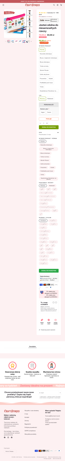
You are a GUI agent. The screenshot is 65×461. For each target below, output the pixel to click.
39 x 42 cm (45, 256)
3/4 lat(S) (53, 221)
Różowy (43, 185)
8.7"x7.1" (51, 253)
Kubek (52, 167)
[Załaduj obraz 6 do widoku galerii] (24, 41)
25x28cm (44, 242)
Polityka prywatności (31, 427)
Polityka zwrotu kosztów (29, 457)
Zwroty (27, 420)
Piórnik (43, 141)
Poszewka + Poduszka (48, 207)
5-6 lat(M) (44, 224)
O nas (26, 414)
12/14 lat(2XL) (46, 231)
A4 (48, 246)
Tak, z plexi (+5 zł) (47, 193)
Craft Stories (19, 457)
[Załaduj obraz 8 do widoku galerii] (27, 41)
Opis (40, 132)
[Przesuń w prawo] (31, 41)
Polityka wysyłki (47, 458)
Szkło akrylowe (45, 164)
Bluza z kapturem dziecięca (48, 149)
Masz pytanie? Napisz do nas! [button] (53, 411)
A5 (42, 246)
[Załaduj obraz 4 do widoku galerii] (16, 41)
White (55, 211)
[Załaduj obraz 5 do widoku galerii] (20, 41)
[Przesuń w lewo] (5, 41)
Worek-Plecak (45, 160)
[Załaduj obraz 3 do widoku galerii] (12, 41)
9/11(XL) (44, 228)
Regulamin (28, 424)
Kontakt (27, 417)
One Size (49, 249)
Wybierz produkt (45, 46)
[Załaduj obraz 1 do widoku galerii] (8, 41)
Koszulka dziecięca (46, 145)
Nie (55, 189)
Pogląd (49, 119)
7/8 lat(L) (54, 224)
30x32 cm (54, 242)
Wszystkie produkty (30, 434)
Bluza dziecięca (45, 153)
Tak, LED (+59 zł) (47, 200)
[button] (3, 5)
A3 (53, 246)
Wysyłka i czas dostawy (32, 410)
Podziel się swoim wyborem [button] (48, 329)
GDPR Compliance (30, 430)
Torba (42, 174)
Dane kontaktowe (57, 458)
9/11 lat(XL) (45, 239)
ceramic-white (46, 211)
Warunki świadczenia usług (54, 457)
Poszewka (44, 167)
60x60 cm (44, 264)
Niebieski (52, 185)
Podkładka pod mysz (47, 171)
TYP (40, 95)
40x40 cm (44, 260)
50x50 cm (54, 260)
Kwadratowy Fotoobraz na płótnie (48, 178)
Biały (43, 189)
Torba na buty (45, 156)
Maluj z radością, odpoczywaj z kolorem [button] (10, 417)
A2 (42, 249)
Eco (49, 189)
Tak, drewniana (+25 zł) (48, 197)
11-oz (43, 253)
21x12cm (43, 220)
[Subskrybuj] (60, 393)
